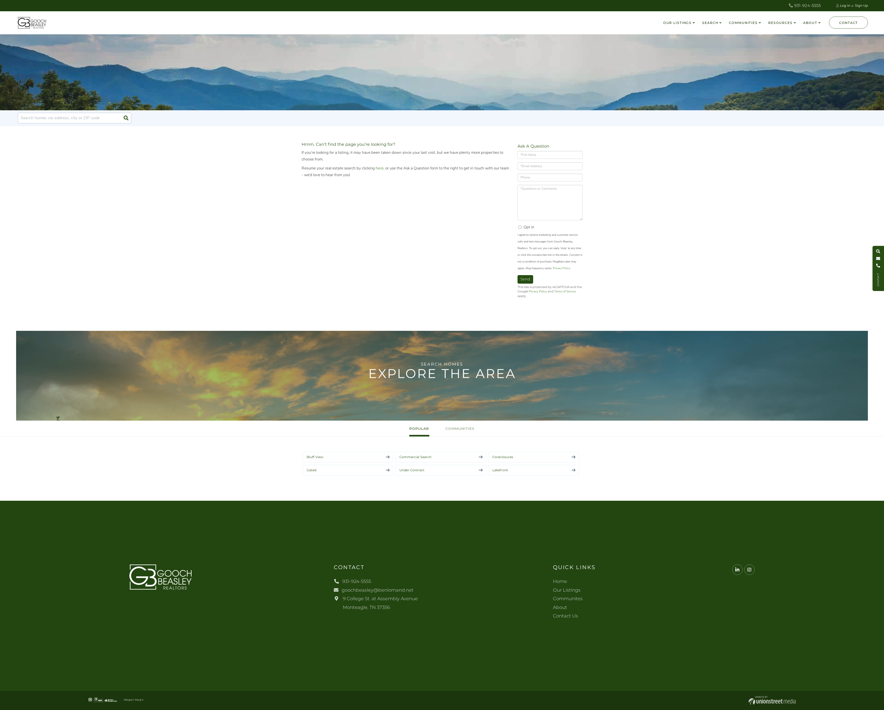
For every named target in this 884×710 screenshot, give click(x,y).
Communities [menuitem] (743, 23)
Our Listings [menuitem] (677, 23)
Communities (459, 428)
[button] (126, 118)
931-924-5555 (807, 5)
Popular (419, 428)
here (380, 168)
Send (525, 279)
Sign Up (861, 5)
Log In (845, 5)
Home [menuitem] (560, 581)
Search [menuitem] (710, 23)
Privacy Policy (561, 268)
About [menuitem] (810, 23)
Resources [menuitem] (780, 23)
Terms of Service (565, 291)
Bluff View (315, 457)
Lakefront (500, 470)
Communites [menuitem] (568, 598)
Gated (311, 470)
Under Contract (412, 470)
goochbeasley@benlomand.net (377, 590)
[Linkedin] (737, 570)
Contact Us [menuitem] (565, 616)
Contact (848, 23)
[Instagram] (749, 570)
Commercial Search (415, 457)
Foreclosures (502, 457)
